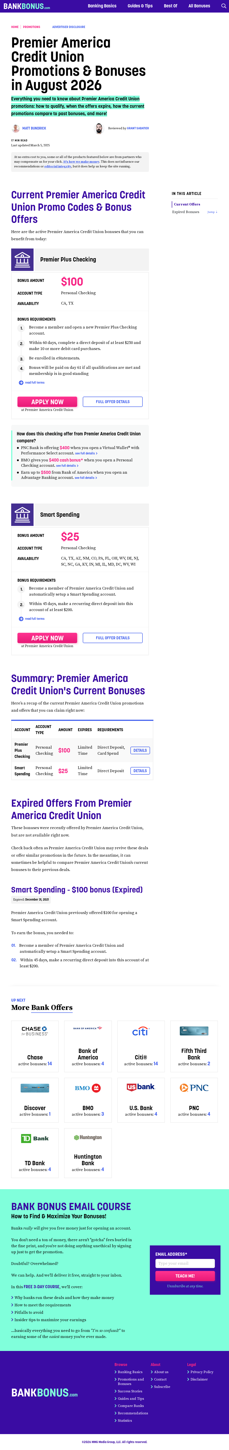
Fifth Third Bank (194, 1054)
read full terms (34, 382)
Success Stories (130, 1391)
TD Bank (35, 1163)
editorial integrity (57, 166)
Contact (160, 1379)
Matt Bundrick (34, 128)
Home (15, 27)
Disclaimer (199, 1379)
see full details (85, 453)
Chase (35, 1057)
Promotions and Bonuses (131, 1381)
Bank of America (88, 1054)
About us (161, 1372)
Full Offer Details (113, 401)
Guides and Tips (131, 1398)
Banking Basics (130, 1372)
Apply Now (47, 402)
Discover (35, 1108)
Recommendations (133, 1413)
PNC (194, 1108)
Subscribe (162, 1387)
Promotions (31, 27)
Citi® (141, 1057)
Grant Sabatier (138, 128)
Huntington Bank (88, 1160)
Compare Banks (131, 1406)
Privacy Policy (202, 1372)
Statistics (125, 1420)
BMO (88, 1108)
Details (140, 750)
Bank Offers (52, 1007)
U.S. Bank (141, 1108)
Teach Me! (185, 1276)
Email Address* (171, 1254)
